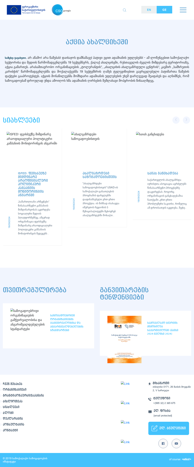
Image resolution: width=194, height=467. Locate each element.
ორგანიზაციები (14, 389)
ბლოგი (8, 413)
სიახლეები (11, 407)
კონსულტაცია (13, 424)
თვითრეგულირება (34, 290)
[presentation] (176, 120)
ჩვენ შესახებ (12, 384)
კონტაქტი (10, 430)
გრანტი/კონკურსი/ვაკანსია (23, 395)
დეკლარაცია (13, 418)
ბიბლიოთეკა (13, 401)
